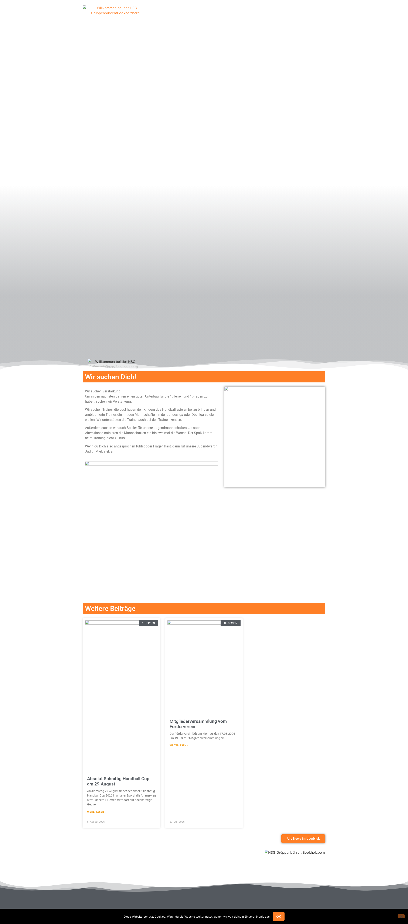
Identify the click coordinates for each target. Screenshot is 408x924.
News (292, 14)
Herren (235, 14)
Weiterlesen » (96, 811)
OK (278, 916)
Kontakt (311, 14)
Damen (254, 14)
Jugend (273, 14)
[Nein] (401, 916)
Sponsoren (212, 14)
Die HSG (189, 14)
